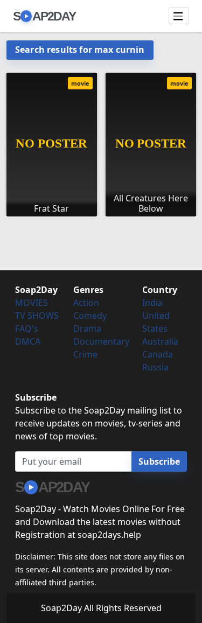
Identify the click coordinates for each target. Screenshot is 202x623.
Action (86, 303)
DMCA (27, 341)
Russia (155, 367)
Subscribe (159, 461)
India (152, 303)
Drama (87, 328)
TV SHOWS (37, 315)
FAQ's (26, 328)
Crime (85, 354)
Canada (157, 354)
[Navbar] (179, 16)
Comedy (90, 315)
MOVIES (31, 303)
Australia (160, 341)
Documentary (101, 341)
